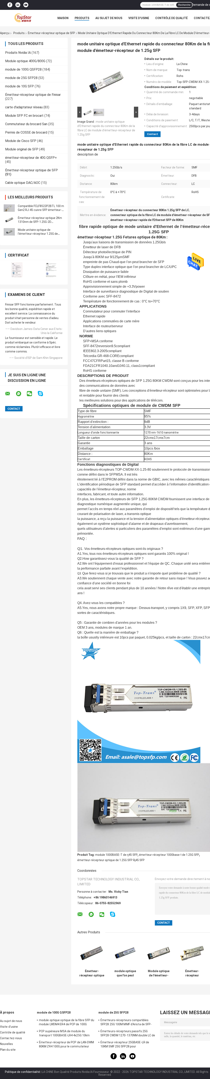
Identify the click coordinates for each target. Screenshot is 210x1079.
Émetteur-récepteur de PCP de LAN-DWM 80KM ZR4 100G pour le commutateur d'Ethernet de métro (66, 1045)
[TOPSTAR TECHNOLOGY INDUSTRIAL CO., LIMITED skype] (43, 394)
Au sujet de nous (108, 18)
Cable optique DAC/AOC (22, 183)
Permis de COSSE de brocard (26, 132)
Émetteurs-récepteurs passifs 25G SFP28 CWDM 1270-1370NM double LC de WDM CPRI (127, 1034)
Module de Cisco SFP (20, 141)
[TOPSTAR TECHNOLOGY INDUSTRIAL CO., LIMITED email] (10, 394)
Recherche (184, 4)
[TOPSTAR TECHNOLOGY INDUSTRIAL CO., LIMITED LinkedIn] (18, 5)
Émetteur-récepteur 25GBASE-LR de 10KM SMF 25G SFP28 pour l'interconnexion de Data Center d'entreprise (124, 1045)
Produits (82, 18)
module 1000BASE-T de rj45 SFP (116, 854)
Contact (152, 134)
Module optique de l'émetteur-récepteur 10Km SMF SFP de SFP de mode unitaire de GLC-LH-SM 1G (158, 973)
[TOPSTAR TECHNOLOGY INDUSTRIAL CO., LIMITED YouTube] (26, 5)
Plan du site (8, 1049)
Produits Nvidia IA (18, 53)
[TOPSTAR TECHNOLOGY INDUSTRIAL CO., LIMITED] (22, 18)
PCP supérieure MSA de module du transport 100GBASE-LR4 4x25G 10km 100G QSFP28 (64, 1034)
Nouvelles (6, 1044)
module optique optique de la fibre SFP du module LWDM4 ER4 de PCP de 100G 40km (66, 1022)
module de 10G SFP (19, 86)
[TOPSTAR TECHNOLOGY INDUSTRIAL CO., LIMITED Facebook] (10, 5)
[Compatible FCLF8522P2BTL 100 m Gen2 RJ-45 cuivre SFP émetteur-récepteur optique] (9, 208)
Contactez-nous (11, 1038)
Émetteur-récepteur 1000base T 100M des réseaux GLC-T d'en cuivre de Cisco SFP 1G (192, 973)
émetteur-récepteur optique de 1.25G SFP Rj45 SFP (111, 860)
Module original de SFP (21, 149)
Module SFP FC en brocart (24, 116)
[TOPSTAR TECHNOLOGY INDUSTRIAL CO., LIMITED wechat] (32, 394)
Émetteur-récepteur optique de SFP (51, 33)
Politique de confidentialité (22, 1071)
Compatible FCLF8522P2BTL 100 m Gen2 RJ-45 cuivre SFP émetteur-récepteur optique (41, 209)
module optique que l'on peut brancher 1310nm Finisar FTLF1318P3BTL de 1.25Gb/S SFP (125, 973)
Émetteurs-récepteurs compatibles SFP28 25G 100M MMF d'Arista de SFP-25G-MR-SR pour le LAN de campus (126, 1022)
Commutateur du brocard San (26, 124)
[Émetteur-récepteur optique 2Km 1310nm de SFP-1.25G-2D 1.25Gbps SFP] (9, 220)
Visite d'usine (138, 18)
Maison (62, 18)
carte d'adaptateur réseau (24, 107)
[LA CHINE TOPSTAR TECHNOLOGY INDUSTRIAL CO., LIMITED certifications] (17, 269)
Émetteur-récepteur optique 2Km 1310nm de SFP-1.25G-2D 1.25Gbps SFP (40, 221)
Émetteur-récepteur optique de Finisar (33, 95)
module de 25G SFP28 (21, 78)
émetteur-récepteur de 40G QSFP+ (31, 158)
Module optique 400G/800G (25, 61)
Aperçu (4, 33)
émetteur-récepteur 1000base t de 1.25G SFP (169, 854)
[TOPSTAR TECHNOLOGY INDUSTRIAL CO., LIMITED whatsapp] (21, 394)
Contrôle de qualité (171, 18)
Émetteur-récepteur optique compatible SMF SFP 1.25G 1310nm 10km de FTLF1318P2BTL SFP (91, 973)
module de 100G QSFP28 (23, 69)
